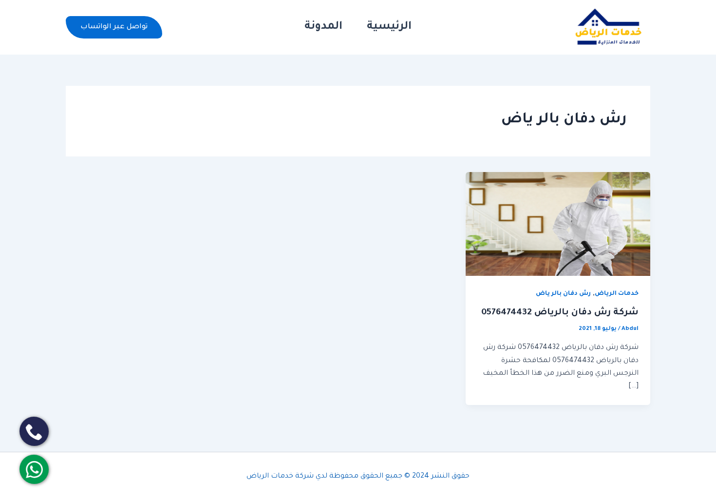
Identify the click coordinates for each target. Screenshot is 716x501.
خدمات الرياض (617, 293)
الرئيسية (389, 27)
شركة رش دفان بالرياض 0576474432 (560, 313)
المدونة (323, 27)
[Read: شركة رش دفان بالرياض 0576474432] (558, 225)
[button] (114, 27)
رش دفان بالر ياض (563, 293)
